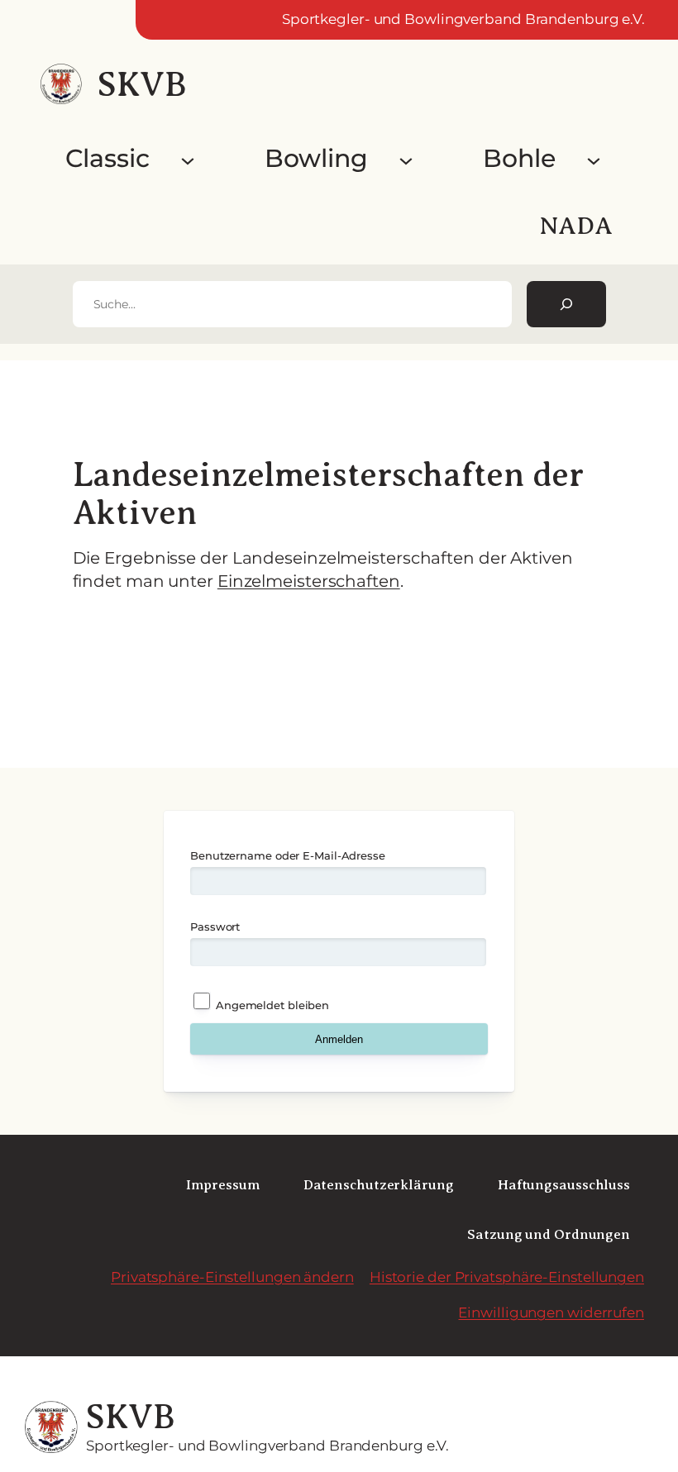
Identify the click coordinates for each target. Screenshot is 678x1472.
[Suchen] (566, 304)
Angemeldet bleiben (270, 1005)
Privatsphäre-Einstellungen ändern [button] (232, 1277)
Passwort (215, 926)
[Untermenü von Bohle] (593, 158)
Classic (107, 158)
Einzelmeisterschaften (308, 581)
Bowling (316, 158)
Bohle (519, 158)
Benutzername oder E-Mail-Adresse (287, 855)
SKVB (142, 84)
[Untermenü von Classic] (187, 158)
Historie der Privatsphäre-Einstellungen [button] (507, 1277)
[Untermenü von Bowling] (406, 158)
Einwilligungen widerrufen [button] (551, 1312)
